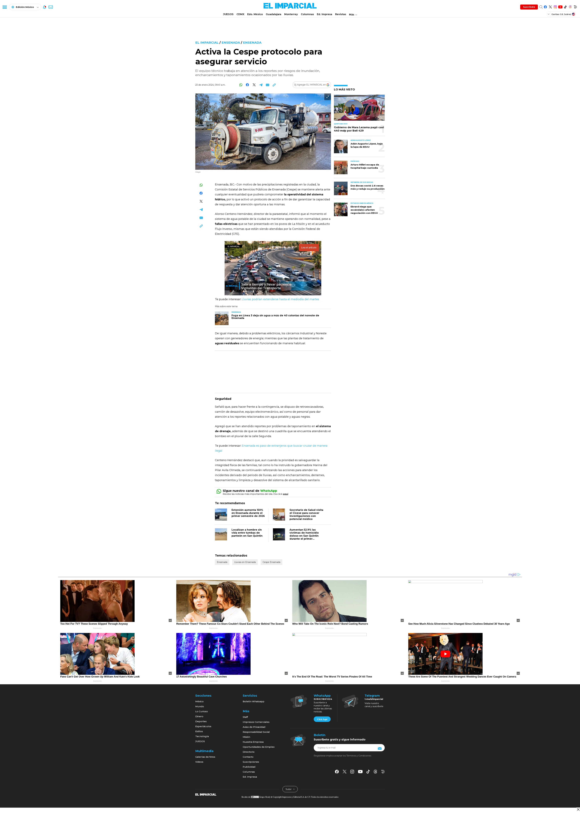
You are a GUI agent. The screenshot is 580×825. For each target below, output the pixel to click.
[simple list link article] (359, 109)
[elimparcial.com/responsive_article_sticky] (578, 809)
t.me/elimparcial (374, 699)
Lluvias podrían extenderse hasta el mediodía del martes (280, 299)
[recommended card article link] (222, 318)
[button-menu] (4, 7)
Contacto (248, 756)
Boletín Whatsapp (253, 701)
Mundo (199, 706)
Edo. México (255, 14)
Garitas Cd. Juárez (561, 14)
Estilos (199, 731)
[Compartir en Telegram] (261, 85)
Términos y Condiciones (358, 755)
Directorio (249, 751)
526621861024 (323, 699)
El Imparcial (207, 42)
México (199, 701)
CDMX (240, 14)
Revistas (340, 14)
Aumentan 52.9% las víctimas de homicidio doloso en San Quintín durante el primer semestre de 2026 (304, 535)
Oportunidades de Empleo (259, 746)
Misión (246, 736)
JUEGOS (228, 14)
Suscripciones (251, 761)
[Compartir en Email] (267, 85)
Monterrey (291, 14)
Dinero (199, 716)
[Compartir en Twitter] (254, 85)
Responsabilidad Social (256, 731)
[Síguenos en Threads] (570, 6)
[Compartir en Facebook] (247, 85)
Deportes (201, 721)
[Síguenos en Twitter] (550, 6)
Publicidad (249, 766)
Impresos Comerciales (256, 722)
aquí (285, 494)
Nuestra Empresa (253, 741)
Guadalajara (273, 14)
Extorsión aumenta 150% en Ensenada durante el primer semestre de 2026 (248, 513)
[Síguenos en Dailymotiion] (383, 771)
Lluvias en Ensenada (245, 562)
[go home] (205, 794)
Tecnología (202, 736)
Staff (245, 717)
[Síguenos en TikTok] (565, 6)
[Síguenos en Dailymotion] (575, 6)
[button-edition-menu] (549, 14)
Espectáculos (203, 726)
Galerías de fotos (205, 756)
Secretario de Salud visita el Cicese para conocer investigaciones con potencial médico (306, 514)
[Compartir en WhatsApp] (241, 85)
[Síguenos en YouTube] (560, 6)
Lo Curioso (201, 711)
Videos (199, 761)
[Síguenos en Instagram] (555, 6)
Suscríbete (529, 7)
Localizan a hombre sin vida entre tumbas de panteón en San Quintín (247, 532)
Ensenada (231, 42)
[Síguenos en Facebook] (545, 6)
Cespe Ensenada (271, 562)
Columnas (307, 14)
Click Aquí (322, 719)
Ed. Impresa (324, 14)
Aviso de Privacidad (254, 726)
